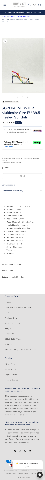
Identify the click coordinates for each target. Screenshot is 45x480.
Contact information (23, 477)
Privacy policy (11, 473)
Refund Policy (10, 369)
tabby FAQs (9, 329)
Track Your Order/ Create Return (18, 307)
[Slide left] (17, 97)
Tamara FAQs (10, 334)
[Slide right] (27, 97)
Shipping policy (36, 473)
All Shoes (11, 16)
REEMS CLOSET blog (13, 339)
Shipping (4, 162)
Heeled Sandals (23, 16)
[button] (4, 4)
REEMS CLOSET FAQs (13, 323)
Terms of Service (11, 380)
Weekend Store (11, 318)
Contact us (9, 302)
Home (4, 16)
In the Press (9, 344)
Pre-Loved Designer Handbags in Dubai (20, 349)
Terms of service (23, 473)
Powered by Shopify (24, 470)
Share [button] (6, 168)
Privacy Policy (10, 364)
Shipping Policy (11, 375)
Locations (8, 313)
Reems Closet (12, 470)
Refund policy (38, 470)
